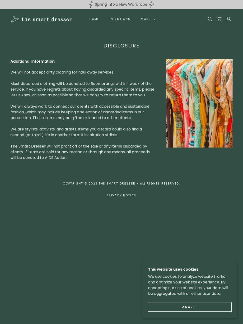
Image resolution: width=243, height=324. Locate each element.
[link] (41, 18)
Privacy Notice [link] (121, 195)
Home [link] (94, 19)
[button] (147, 19)
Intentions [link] (120, 19)
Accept (189, 307)
